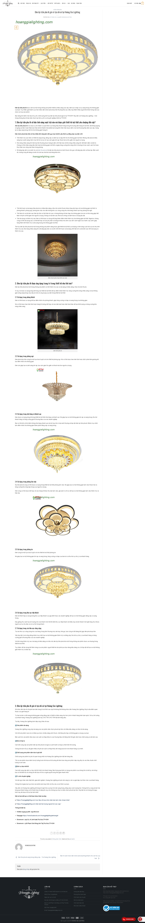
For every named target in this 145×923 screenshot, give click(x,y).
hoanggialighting (66, 17)
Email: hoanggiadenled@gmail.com (53, 910)
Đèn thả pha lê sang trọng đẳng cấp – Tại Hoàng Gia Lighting (37, 857)
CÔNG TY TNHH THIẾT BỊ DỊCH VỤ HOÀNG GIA (55, 891)
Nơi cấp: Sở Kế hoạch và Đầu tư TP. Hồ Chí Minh (56, 900)
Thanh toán (79, 3)
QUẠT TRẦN (43, 3)
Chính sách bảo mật (79, 903)
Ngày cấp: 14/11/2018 (50, 897)
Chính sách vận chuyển (80, 897)
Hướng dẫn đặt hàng (79, 891)
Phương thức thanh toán (80, 894)
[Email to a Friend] (57, 833)
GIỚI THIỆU (22, 3)
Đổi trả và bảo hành (78, 900)
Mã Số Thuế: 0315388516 (50, 894)
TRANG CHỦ (28, 3)
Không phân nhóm (57, 9)
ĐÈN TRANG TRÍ (35, 3)
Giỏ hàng (73, 3)
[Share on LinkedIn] (63, 833)
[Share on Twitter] (54, 833)
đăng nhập (26, 869)
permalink (72, 839)
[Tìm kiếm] (18, 3)
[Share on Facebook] (51, 833)
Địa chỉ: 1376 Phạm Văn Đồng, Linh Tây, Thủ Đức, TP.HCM (56, 903)
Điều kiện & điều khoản (79, 905)
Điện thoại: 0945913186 (50, 907)
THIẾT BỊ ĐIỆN (57, 3)
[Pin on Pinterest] (60, 833)
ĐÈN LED (63, 3)
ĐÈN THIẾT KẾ (50, 3)
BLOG (69, 3)
